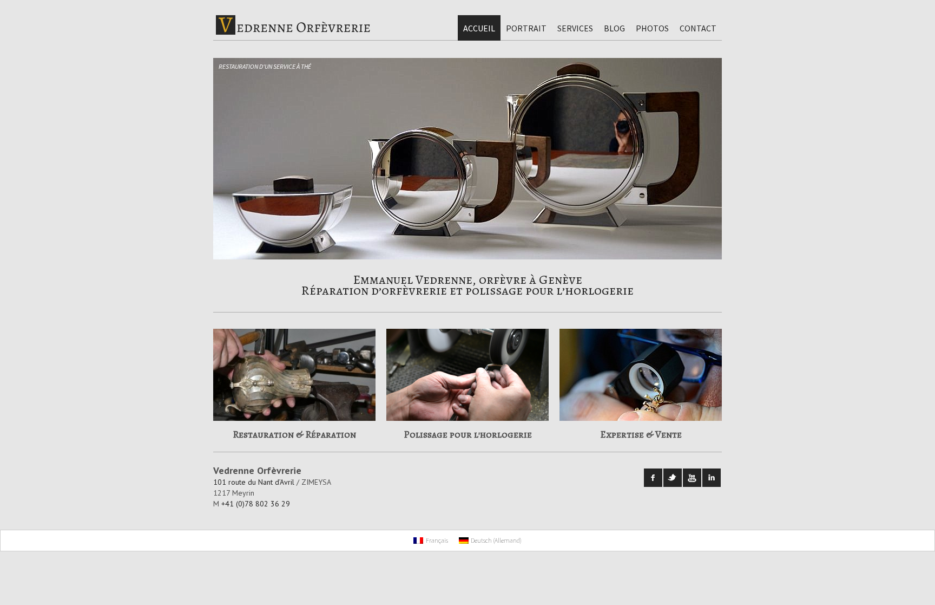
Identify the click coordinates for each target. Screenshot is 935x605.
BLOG (614, 28)
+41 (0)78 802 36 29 (255, 504)
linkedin (711, 478)
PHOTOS (652, 28)
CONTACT (698, 28)
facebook (653, 478)
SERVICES (575, 28)
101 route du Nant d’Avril (253, 482)
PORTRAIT (526, 28)
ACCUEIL (479, 28)
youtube (692, 478)
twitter (672, 478)
